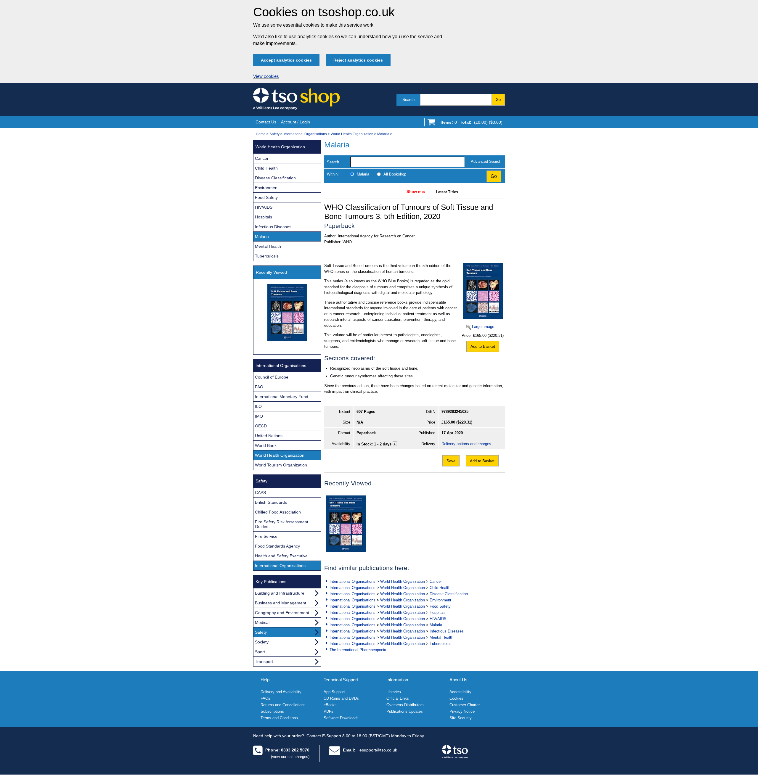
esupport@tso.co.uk (378, 750)
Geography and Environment (282, 612)
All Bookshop (394, 174)
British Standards (271, 502)
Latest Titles (447, 192)
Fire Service (266, 536)
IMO (259, 416)
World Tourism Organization (281, 465)
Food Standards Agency (277, 546)
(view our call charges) (290, 756)
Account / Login (295, 122)
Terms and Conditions (279, 718)
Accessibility (460, 692)
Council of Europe (271, 377)
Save (451, 461)
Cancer (436, 581)
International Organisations (305, 134)
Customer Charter (464, 705)
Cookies (456, 698)
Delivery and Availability (281, 692)
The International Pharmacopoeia (358, 650)
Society (262, 642)
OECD (261, 426)
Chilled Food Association (278, 512)
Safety (274, 134)
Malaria (383, 134)
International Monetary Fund (281, 396)
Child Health (440, 587)
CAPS (260, 492)
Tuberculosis (441, 643)
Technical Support (341, 679)
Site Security (460, 718)
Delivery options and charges (466, 444)
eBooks (330, 705)
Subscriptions (272, 711)
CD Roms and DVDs (341, 698)
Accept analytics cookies (286, 60)
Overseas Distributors (405, 705)
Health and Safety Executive (281, 555)
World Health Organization (352, 134)
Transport (264, 661)
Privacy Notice (462, 711)
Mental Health (441, 637)
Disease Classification (449, 594)
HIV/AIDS (438, 619)
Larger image (483, 326)
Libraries (393, 692)
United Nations (268, 435)
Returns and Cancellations (283, 705)
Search (408, 99)
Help (265, 679)
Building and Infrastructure (279, 593)
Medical (262, 622)
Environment (440, 600)
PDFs (328, 711)
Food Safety (440, 606)
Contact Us (266, 122)
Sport (260, 651)
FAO (259, 386)
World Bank (266, 445)
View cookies (266, 76)
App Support (334, 692)
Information (397, 679)
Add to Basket (482, 346)
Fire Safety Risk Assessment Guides (281, 524)
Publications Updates (404, 711)
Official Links (397, 698)
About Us (458, 679)
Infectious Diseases (447, 631)
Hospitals (438, 612)
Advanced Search (486, 161)
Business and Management (280, 603)
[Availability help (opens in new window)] (395, 444)
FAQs (265, 698)
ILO (258, 406)
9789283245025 (454, 411)
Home (261, 134)
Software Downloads (341, 718)
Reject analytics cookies (358, 60)
